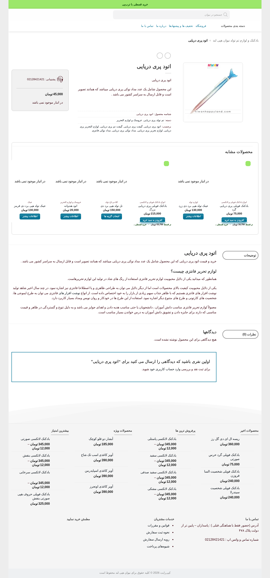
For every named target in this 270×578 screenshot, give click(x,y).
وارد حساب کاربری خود (165, 369)
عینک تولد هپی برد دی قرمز (30, 205)
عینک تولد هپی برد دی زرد (193, 205)
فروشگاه (201, 25)
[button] (27, 14)
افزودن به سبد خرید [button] (234, 220)
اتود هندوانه (70, 205)
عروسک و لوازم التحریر (129, 120)
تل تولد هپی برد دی (112, 205)
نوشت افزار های (69, 293)
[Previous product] (160, 56)
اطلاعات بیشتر (193, 216)
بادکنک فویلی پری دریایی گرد (234, 207)
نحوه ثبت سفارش (157, 532)
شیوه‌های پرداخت (158, 546)
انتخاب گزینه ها (111, 216)
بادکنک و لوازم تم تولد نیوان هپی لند (236, 40)
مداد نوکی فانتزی (101, 130)
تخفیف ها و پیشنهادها (181, 25)
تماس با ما (147, 25)
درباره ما (161, 25)
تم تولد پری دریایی (154, 120)
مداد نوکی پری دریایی (124, 130)
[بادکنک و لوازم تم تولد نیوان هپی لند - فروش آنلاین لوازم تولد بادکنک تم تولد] (245, 15)
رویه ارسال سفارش (156, 539)
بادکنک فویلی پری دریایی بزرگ (152, 207)
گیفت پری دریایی (133, 126)
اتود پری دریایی (152, 126)
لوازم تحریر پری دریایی (150, 130)
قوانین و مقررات (159, 525)
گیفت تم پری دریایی (111, 126)
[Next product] (168, 56)
